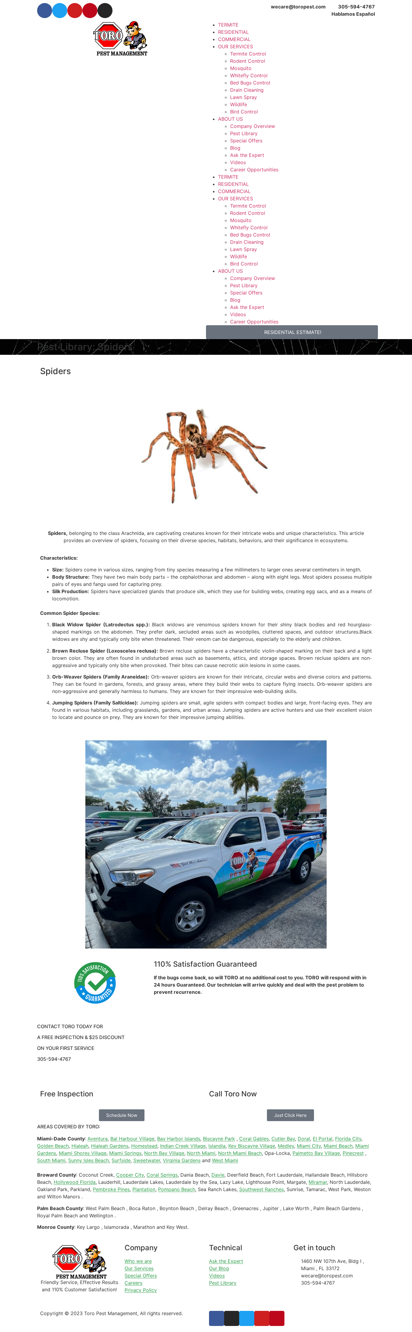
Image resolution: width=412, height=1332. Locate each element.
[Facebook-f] (216, 1318)
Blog (235, 148)
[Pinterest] (89, 10)
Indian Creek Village (183, 1146)
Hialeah (79, 1146)
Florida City (348, 1139)
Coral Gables (254, 1139)
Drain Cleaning (247, 90)
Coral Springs (162, 1175)
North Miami (201, 1153)
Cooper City (130, 1175)
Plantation (143, 1189)
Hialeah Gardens (109, 1146)
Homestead (144, 1146)
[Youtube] (74, 10)
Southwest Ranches (261, 1189)
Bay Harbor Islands (178, 1139)
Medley (286, 1146)
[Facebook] (44, 10)
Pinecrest (353, 1153)
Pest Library (244, 133)
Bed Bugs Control (250, 83)
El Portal (322, 1139)
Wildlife (238, 104)
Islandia (217, 1146)
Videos (238, 162)
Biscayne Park (219, 1139)
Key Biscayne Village (251, 1146)
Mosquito (241, 68)
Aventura (97, 1139)
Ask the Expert (247, 155)
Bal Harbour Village (132, 1139)
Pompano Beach (176, 1189)
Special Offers (246, 141)
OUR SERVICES (235, 46)
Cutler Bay (283, 1139)
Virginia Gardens (182, 1160)
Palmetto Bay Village (316, 1153)
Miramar (318, 1182)
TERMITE (228, 25)
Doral (304, 1139)
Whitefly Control (249, 75)
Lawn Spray (243, 97)
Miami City (309, 1146)
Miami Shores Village (82, 1153)
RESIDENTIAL (233, 32)
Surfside (121, 1160)
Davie (217, 1175)
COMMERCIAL (234, 39)
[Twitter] (59, 10)
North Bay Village (164, 1153)
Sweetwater (146, 1160)
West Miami (225, 1160)
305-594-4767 (54, 1059)
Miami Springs (125, 1153)
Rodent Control (247, 61)
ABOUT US (230, 119)
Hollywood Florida (75, 1182)
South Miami (51, 1160)
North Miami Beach (240, 1153)
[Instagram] (105, 10)
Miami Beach (338, 1146)
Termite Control (248, 54)
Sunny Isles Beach (88, 1160)
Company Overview (252, 126)
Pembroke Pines (111, 1189)
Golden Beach (53, 1146)
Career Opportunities (254, 170)
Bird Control (244, 112)
